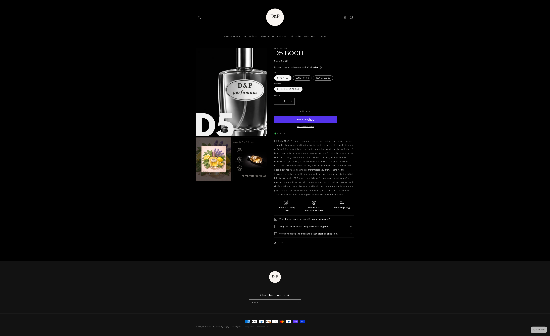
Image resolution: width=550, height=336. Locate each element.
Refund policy (236, 327)
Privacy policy (249, 327)
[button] (199, 17)
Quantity (277, 95)
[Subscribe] (297, 302)
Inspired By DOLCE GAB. (288, 89)
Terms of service (262, 327)
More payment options (305, 126)
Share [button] (280, 242)
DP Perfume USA (208, 327)
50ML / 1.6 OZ (302, 78)
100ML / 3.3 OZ (323, 78)
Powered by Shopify (222, 327)
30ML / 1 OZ (282, 78)
